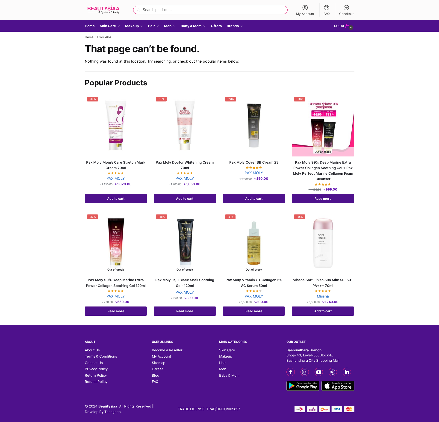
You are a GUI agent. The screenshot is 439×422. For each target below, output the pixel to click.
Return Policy (96, 375)
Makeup (225, 356)
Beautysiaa (107, 406)
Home (89, 37)
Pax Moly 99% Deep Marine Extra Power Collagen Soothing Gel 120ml (116, 283)
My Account (305, 14)
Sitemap (158, 363)
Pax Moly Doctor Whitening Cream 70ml (185, 165)
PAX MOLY (115, 178)
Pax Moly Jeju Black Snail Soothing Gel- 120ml (184, 283)
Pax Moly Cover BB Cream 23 (254, 162)
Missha (323, 296)
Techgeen (112, 412)
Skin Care (227, 350)
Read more (323, 198)
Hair (222, 363)
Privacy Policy (96, 369)
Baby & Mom (229, 375)
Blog (155, 375)
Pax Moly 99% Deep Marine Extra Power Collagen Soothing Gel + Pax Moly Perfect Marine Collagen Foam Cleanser (323, 170)
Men (222, 369)
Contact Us (94, 363)
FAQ (327, 14)
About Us (92, 350)
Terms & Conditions (101, 356)
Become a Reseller (167, 350)
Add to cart (115, 198)
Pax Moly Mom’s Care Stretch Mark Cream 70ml (115, 165)
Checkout (346, 14)
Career (157, 369)
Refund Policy (96, 381)
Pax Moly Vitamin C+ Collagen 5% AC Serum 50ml (254, 283)
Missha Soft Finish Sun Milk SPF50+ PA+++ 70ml (323, 283)
